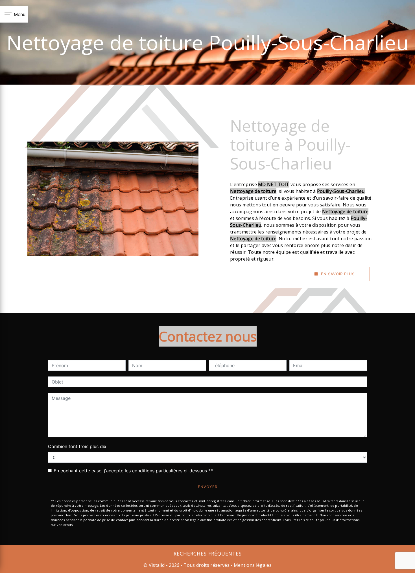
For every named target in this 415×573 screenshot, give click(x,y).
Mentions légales (252, 565)
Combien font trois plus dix (77, 446)
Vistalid (157, 565)
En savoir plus (337, 274)
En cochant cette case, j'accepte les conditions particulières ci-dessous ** (133, 470)
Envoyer (207, 486)
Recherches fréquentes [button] (208, 553)
